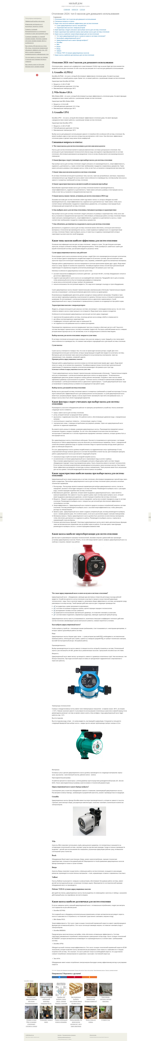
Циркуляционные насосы (99, 970)
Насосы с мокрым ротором (111, 970)
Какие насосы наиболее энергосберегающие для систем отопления (77, 34)
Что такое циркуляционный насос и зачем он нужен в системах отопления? (81, 36)
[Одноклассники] (89, 977)
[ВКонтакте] (59, 977)
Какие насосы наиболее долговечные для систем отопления (74, 55)
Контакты (60, 1035)
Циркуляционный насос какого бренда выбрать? (72, 40)
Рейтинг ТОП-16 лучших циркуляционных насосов (73, 53)
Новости (75, 9)
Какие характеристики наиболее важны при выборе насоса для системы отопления (82, 32)
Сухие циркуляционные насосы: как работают (71, 25)
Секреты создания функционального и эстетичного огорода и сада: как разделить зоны (36, 31)
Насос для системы (88, 970)
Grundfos (59, 42)
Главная (67, 9)
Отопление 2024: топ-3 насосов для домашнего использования (75, 19)
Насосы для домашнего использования (65, 970)
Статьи (82, 9)
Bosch (58, 47)
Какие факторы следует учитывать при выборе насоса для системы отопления (80, 30)
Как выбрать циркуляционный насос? (69, 38)
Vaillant (59, 51)
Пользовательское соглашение (69, 1035)
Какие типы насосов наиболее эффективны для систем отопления (76, 23)
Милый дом (75, 3)
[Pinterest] (74, 977)
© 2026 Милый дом (30, 1035)
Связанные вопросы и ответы (64, 21)
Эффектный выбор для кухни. (35, 21)
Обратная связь (93, 1035)
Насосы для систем (79, 970)
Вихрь (58, 49)
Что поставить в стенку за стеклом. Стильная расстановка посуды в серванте (36, 59)
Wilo (58, 44)
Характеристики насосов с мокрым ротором (71, 28)
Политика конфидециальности (64, 1037)
